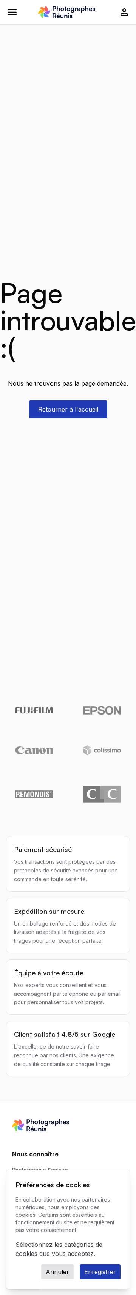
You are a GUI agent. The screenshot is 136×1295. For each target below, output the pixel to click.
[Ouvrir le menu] (12, 12)
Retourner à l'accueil (68, 409)
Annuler (57, 1272)
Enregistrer (100, 1272)
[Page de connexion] (124, 12)
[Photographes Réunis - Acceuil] (66, 12)
